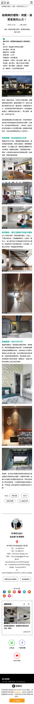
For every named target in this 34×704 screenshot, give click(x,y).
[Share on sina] (4, 595)
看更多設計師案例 (11, 579)
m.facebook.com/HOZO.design (19, 564)
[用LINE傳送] (9, 591)
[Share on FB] (4, 591)
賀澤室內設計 (17, 535)
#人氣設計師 (23, 501)
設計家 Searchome (5, 3)
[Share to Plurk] (29, 591)
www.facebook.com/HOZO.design (17, 562)
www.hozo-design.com (20, 554)
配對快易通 (11, 682)
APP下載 (4, 682)
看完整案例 (25, 579)
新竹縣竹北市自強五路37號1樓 (17, 545)
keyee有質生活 (20, 682)
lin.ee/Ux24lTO (20, 567)
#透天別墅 (9, 501)
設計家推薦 (5, 679)
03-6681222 (20, 548)
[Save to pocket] (14, 591)
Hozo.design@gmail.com (20, 556)
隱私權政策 (17, 692)
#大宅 (25, 496)
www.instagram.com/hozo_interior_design (17, 572)
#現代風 (14, 496)
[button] (24, 604)
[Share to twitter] (24, 591)
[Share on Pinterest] (19, 591)
